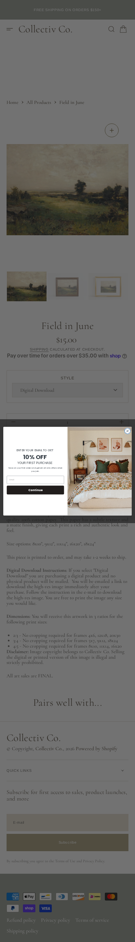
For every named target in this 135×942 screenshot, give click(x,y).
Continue (35, 490)
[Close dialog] (127, 431)
